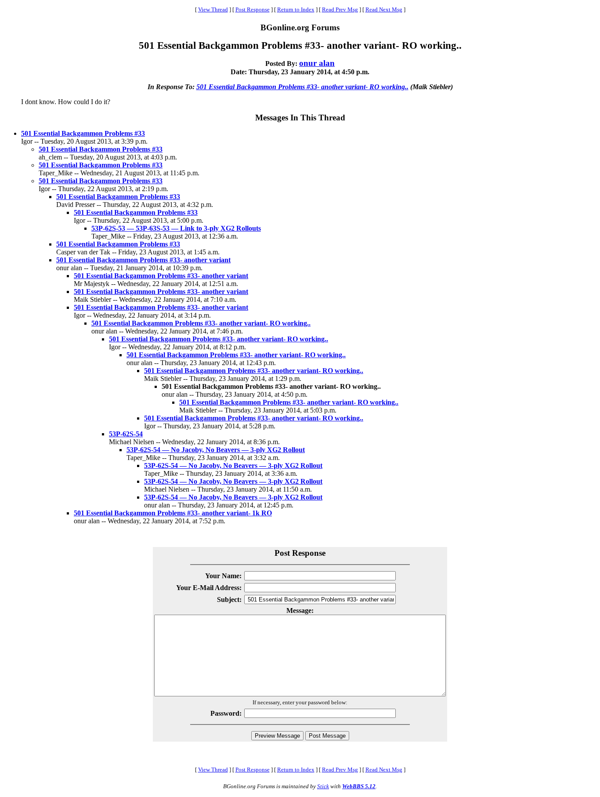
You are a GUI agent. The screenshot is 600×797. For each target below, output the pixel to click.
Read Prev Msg (340, 9)
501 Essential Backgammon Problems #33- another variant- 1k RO (173, 513)
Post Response (252, 9)
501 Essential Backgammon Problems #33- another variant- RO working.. (302, 87)
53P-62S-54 (126, 434)
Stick (323, 786)
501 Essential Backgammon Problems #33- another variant (143, 260)
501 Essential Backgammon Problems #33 (83, 133)
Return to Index (295, 9)
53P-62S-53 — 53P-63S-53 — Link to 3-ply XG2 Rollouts (176, 228)
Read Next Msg (383, 9)
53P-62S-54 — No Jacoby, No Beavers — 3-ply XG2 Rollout (216, 449)
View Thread (213, 9)
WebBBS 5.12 (359, 786)
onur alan (317, 63)
